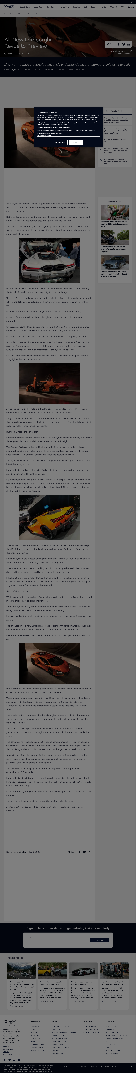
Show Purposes (60, 142)
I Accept (76, 142)
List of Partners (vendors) (44, 135)
